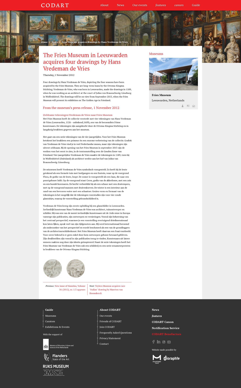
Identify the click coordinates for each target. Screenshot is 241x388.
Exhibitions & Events (57, 327)
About (104, 5)
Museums (50, 315)
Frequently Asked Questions (116, 332)
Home (44, 42)
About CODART (110, 310)
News (120, 5)
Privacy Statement (110, 338)
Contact (104, 343)
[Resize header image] (236, 58)
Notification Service (165, 328)
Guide (196, 5)
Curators (50, 321)
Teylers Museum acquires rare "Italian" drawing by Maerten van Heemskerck (107, 289)
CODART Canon (163, 322)
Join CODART (107, 327)
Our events (139, 5)
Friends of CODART (111, 321)
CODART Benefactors (166, 334)
